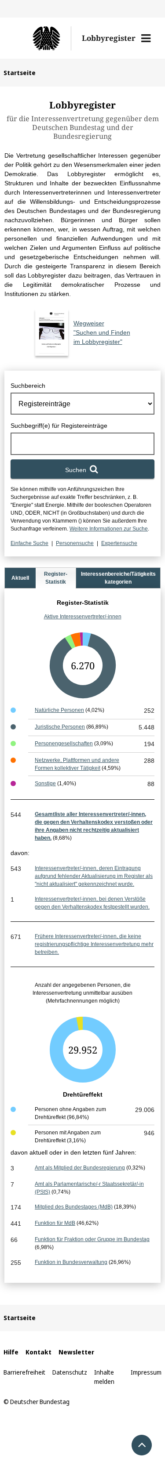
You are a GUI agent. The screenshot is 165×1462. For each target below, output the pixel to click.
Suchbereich (28, 385)
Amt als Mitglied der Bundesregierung (80, 1168)
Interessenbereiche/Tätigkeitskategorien (118, 578)
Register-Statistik (55, 578)
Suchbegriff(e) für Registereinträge (59, 425)
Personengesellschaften (64, 743)
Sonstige (45, 783)
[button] (146, 38)
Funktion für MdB (55, 1223)
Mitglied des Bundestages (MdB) (74, 1207)
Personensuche (75, 543)
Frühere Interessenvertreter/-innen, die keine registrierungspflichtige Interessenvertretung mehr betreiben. (94, 944)
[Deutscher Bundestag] (42, 38)
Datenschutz (69, 1372)
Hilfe (11, 1352)
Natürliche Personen (59, 710)
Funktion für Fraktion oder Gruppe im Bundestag (92, 1239)
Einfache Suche (29, 543)
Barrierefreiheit (24, 1372)
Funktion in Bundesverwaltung (71, 1262)
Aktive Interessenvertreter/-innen (82, 617)
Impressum (146, 1372)
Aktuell (20, 578)
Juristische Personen (60, 727)
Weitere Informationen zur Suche (109, 529)
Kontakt (38, 1352)
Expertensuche (119, 543)
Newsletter (76, 1352)
